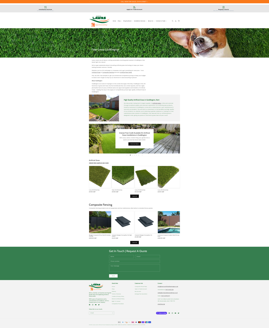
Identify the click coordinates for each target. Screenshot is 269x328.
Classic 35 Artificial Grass (117, 189)
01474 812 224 (169, 289)
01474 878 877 (165, 296)
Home (113, 286)
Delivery (114, 291)
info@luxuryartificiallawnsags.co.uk (168, 286)
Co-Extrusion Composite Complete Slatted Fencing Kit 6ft (168, 235)
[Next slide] (142, 155)
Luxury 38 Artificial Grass (163, 189)
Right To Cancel (116, 301)
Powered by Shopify (110, 324)
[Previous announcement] (89, 1)
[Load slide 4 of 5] (137, 155)
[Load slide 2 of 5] (132, 155)
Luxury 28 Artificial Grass (94, 189)
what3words (161, 304)
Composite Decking (108, 72)
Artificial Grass (96, 72)
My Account (138, 291)
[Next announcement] (179, 1)
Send (113, 276)
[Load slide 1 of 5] (130, 155)
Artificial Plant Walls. (126, 72)
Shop (113, 289)
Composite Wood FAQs (141, 286)
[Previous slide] (126, 155)
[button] (119, 21)
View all (134, 196)
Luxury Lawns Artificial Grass (99, 324)
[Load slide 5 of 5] (139, 155)
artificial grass (157, 103)
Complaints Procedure (118, 303)
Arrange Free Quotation (141, 294)
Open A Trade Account (141, 289)
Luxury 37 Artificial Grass (140, 189)
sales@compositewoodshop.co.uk (168, 293)
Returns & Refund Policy (118, 299)
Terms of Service (116, 294)
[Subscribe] (112, 313)
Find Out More (135, 144)
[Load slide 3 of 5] (134, 155)
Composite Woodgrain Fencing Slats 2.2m (143, 235)
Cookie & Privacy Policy (118, 296)
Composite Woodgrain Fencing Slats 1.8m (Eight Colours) (122, 235)
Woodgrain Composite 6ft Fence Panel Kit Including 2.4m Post (99, 235)
